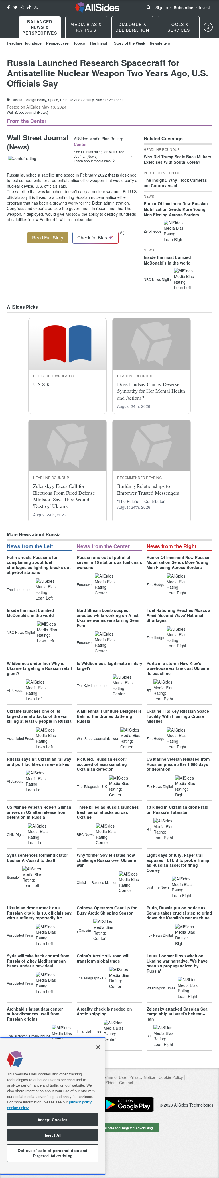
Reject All (52, 1135)
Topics (79, 43)
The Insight (100, 43)
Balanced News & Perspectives (39, 27)
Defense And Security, (77, 99)
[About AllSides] (208, 27)
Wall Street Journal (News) (27, 112)
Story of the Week (129, 43)
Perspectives (57, 43)
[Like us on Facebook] (8, 7)
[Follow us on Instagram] (22, 7)
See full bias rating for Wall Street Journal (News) (99, 154)
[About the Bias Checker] (122, 233)
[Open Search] (148, 7)
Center (80, 144)
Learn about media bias (92, 161)
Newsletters (160, 43)
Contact (126, 1082)
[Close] (98, 1047)
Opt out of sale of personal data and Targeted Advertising (109, 1127)
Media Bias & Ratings (86, 27)
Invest (204, 7)
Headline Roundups (24, 43)
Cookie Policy (171, 1077)
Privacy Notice (142, 1077)
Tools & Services (178, 27)
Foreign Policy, (35, 99)
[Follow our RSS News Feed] (36, 7)
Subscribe (183, 7)
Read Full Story (47, 237)
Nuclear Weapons (109, 99)
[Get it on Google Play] (128, 1104)
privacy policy (80, 1102)
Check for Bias (92, 237)
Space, (53, 99)
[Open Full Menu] (10, 27)
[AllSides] (97, 7)
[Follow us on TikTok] (29, 7)
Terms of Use (114, 1077)
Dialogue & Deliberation (132, 27)
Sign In (161, 7)
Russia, (17, 99)
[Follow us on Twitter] (15, 7)
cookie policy (18, 1107)
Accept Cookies (53, 1119)
